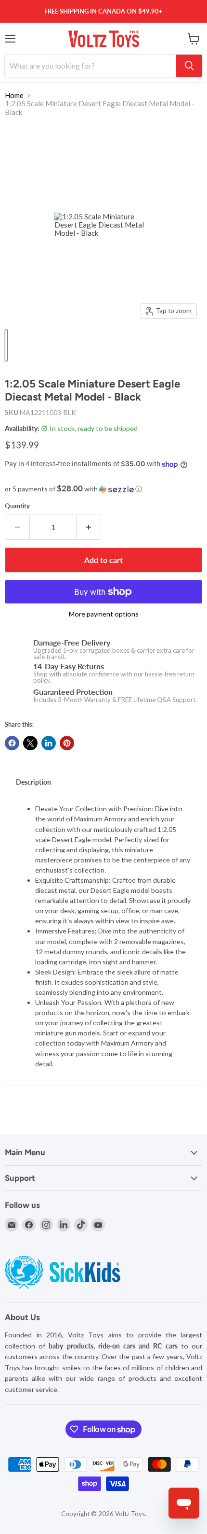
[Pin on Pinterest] (67, 743)
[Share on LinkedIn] (48, 743)
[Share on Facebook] (12, 743)
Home (14, 95)
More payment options (104, 614)
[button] (103, 489)
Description (33, 782)
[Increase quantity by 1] (89, 527)
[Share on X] (30, 743)
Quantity (17, 506)
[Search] (189, 66)
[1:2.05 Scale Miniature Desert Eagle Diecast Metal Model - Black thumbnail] (6, 345)
